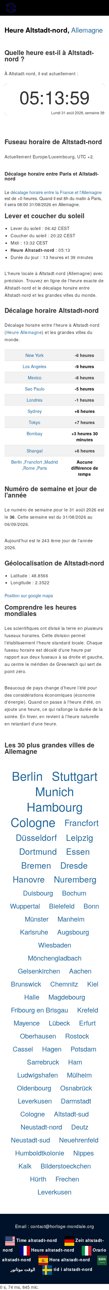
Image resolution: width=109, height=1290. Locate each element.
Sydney (35, 411)
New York (34, 355)
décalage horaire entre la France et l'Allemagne (56, 192)
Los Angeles (34, 366)
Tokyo (34, 422)
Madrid (51, 462)
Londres (34, 400)
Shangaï (35, 451)
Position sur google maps (29, 595)
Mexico (34, 377)
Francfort (33, 462)
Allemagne (87, 29)
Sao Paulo (35, 389)
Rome (29, 468)
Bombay (34, 433)
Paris (42, 468)
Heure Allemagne (24, 332)
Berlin (16, 462)
